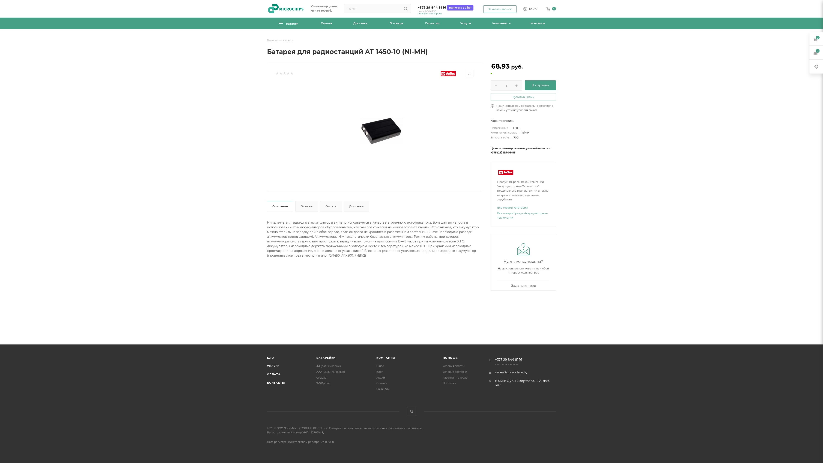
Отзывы (307, 206)
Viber (411, 411)
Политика (449, 383)
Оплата (331, 206)
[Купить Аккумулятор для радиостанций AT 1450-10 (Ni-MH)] (381, 130)
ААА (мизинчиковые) (330, 371)
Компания (385, 357)
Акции (380, 377)
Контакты (276, 382)
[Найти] (405, 8)
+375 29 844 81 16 (432, 7)
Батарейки (326, 357)
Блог (271, 357)
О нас (380, 366)
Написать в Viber (460, 7)
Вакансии (382, 389)
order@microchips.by (430, 13)
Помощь (450, 357)
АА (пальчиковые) (328, 366)
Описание (280, 206)
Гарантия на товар (455, 377)
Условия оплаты (454, 366)
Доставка (356, 206)
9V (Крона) (323, 383)
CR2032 (321, 377)
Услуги (273, 366)
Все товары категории (512, 207)
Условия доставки (455, 371)
